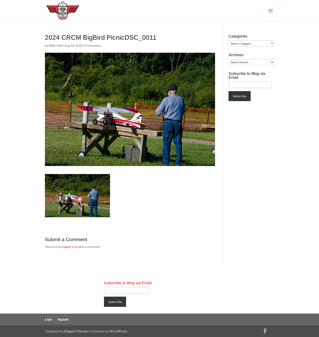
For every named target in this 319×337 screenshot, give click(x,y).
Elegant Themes (76, 331)
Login (48, 319)
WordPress (118, 331)
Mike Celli (55, 45)
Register (63, 319)
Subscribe (239, 96)
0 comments (93, 45)
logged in (68, 246)
